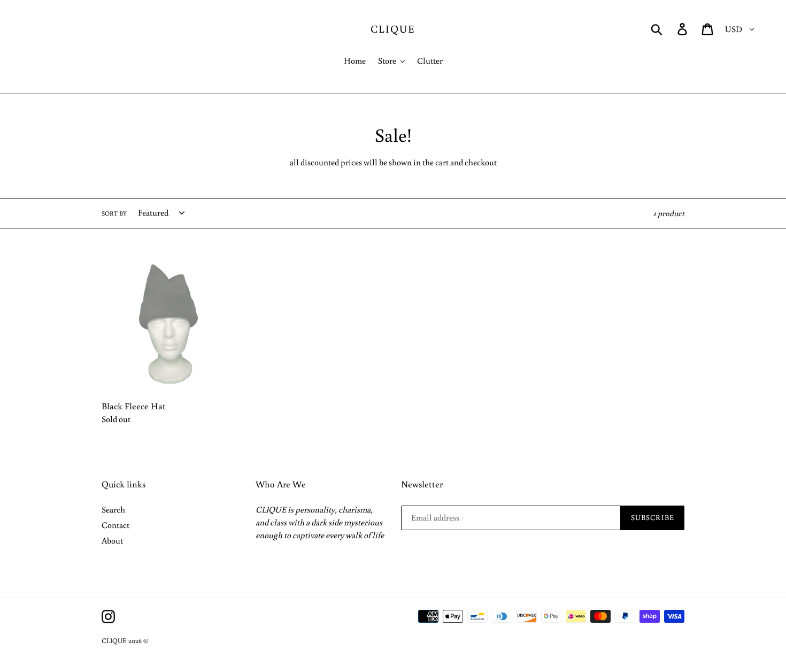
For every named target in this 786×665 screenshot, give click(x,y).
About (112, 540)
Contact (115, 524)
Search (113, 509)
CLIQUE (393, 28)
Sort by (114, 213)
